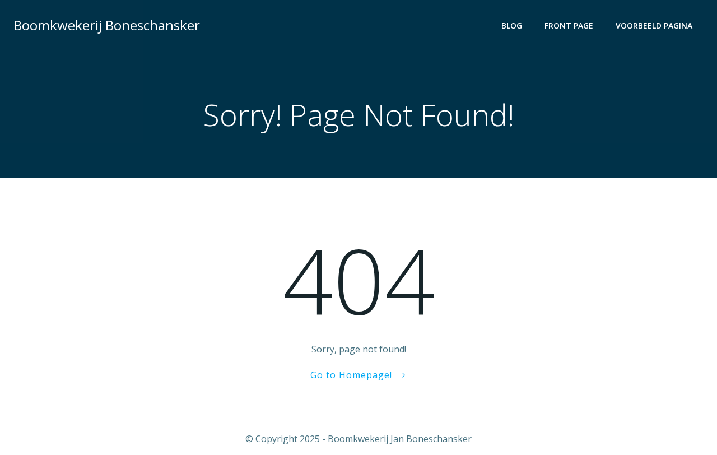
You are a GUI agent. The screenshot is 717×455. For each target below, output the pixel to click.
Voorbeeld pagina (654, 25)
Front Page (568, 25)
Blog (511, 25)
